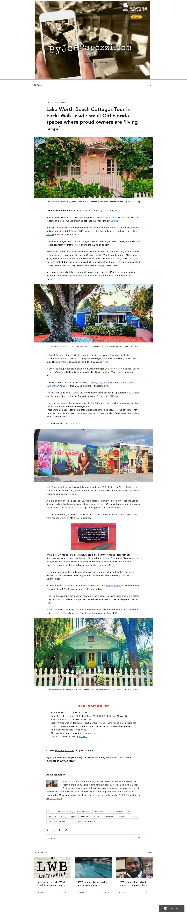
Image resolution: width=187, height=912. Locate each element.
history (63, 816)
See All (150, 852)
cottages (134, 816)
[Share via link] (66, 830)
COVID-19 (84, 816)
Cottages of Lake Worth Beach (83, 821)
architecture (108, 816)
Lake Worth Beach (116, 812)
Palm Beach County (65, 812)
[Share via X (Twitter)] (54, 830)
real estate (52, 816)
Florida (50, 812)
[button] (136, 17)
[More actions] (139, 102)
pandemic (96, 816)
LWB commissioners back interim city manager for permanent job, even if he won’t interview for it (133, 884)
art (128, 812)
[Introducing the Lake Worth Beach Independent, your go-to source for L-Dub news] (52, 867)
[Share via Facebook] (47, 830)
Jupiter (73, 816)
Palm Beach (99, 812)
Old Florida (122, 816)
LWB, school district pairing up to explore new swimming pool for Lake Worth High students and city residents (92, 884)
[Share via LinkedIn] (60, 830)
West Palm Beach (84, 812)
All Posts (38, 85)
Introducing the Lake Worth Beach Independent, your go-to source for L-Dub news (52, 884)
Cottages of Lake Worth (57, 821)
